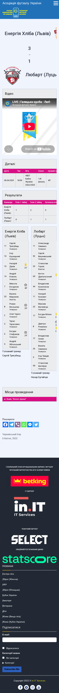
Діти (4, 611)
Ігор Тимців (43, 356)
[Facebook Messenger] (30, 424)
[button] (55, 3)
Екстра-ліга (8, 574)
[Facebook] (5, 424)
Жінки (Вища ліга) (11, 616)
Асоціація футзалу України (22, 3)
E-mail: (6, 634)
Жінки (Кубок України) (13, 622)
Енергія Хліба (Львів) (7, 210)
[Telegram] (11, 424)
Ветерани (7, 606)
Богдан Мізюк (45, 314)
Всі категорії (12, 658)
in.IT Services (38, 680)
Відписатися (12, 648)
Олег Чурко (14, 314)
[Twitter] (36, 424)
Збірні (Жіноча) (10, 579)
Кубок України (9, 595)
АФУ (4, 584)
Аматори (6, 600)
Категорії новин (11, 653)
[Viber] (17, 424)
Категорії (9, 663)
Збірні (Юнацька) (11, 590)
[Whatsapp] (24, 424)
